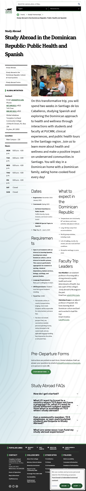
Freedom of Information (70, 465)
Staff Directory (13, 479)
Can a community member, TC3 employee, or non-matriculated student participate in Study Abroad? (51, 420)
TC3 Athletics (49, 459)
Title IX (65, 469)
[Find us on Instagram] (10, 486)
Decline (64, 486)
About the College (32, 459)
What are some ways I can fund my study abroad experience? (53, 431)
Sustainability (31, 477)
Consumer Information (70, 462)
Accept (76, 486)
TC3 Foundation (50, 465)
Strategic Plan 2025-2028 (34, 474)
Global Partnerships (34, 14)
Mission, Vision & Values (34, 462)
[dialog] (67, 479)
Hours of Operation (15, 472)
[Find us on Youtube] (13, 486)
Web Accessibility (68, 459)
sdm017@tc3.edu (73, 295)
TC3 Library (48, 469)
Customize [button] (54, 486)
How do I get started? (46, 393)
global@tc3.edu (17, 100)
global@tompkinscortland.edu (69, 363)
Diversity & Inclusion (33, 465)
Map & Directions (14, 475)
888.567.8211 (11, 111)
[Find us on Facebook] (17, 486)
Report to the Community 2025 (32, 469)
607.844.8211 (11, 105)
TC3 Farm (48, 462)
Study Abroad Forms (40, 372)
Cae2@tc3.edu (64, 319)
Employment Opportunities (31, 481)
